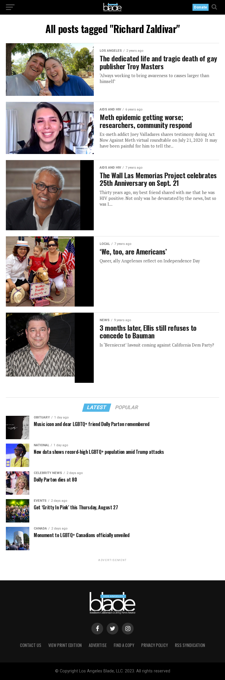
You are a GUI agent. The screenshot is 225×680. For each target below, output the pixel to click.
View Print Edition (65, 645)
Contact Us (30, 645)
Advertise (98, 645)
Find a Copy (124, 645)
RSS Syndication (190, 645)
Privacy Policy (154, 645)
